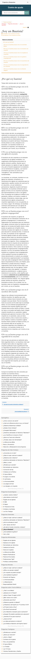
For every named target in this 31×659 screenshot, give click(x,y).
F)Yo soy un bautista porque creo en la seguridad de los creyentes (16, 65)
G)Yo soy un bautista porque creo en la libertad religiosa (15, 69)
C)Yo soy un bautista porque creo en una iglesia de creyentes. (16, 53)
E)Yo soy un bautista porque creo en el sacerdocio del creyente (16, 61)
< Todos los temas (7, 22)
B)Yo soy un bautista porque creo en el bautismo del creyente (16, 49)
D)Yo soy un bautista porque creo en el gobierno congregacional (15, 57)
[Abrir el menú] (28, 2)
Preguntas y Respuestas (8, 2)
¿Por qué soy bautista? (8, 42)
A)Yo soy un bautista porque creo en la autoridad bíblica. (15, 45)
